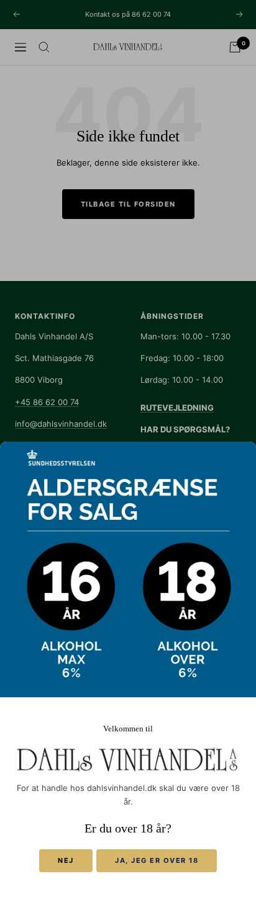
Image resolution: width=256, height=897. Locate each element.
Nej (66, 860)
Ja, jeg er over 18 (156, 860)
